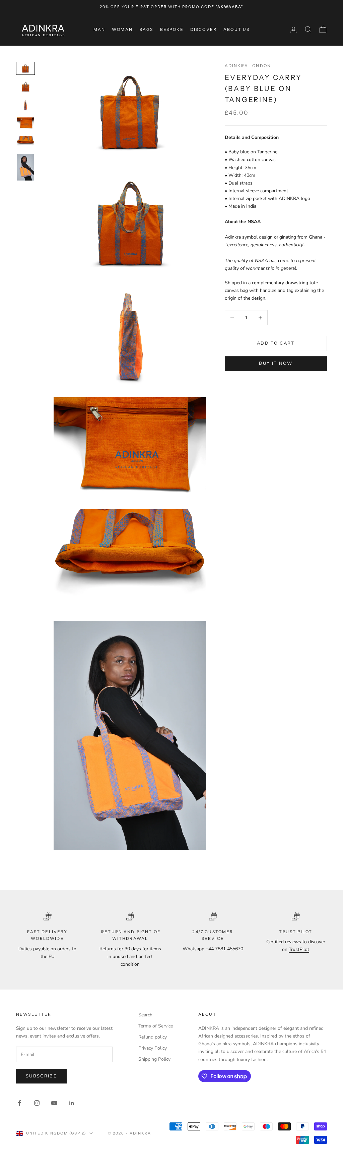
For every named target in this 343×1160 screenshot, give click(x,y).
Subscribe (41, 1076)
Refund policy (152, 1037)
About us (236, 29)
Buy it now (275, 363)
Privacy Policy (152, 1048)
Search (145, 1015)
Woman (122, 29)
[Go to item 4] (25, 123)
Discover (203, 29)
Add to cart (276, 343)
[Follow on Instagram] (36, 1103)
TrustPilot (299, 949)
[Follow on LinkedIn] (71, 1103)
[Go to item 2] (25, 86)
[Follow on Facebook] (19, 1103)
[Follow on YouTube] (54, 1103)
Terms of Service (155, 1026)
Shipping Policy (154, 1059)
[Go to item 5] (25, 141)
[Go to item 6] (25, 167)
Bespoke (172, 29)
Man (99, 29)
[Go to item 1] (25, 68)
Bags (146, 29)
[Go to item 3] (25, 105)
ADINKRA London (248, 65)
